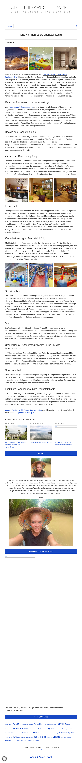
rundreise (53, 733)
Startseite (25, 747)
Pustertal (19, 733)
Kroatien (56, 729)
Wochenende (34, 740)
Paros (15, 733)
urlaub (56, 737)
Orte (12, 733)
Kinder (50, 728)
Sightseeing (8, 737)
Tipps (43, 737)
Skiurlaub (23, 737)
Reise (24, 733)
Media (47, 747)
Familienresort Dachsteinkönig (21, 106)
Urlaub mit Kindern (66, 737)
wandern (8, 740)
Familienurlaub (20, 728)
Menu (10, 26)
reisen (35, 732)
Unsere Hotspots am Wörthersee (41, 442)
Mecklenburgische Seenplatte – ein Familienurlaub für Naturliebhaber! (15, 444)
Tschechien (49, 737)
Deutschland (29, 724)
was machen (14, 740)
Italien (43, 729)
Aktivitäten (8, 724)
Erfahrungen (50, 724)
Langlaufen (67, 729)
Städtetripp (29, 737)
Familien (68, 724)
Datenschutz (55, 747)
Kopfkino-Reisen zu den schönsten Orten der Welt (63, 443)
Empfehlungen (40, 724)
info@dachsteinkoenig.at (24, 412)
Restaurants (47, 733)
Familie (61, 723)
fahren (54, 724)
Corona (24, 724)
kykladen (61, 729)
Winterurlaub (24, 740)
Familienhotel (8, 729)
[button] (4, 758)
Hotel (40, 729)
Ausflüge (17, 723)
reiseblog (28, 733)
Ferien (30, 729)
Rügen (57, 733)
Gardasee (35, 729)
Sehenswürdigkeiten (66, 733)
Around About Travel (41, 757)
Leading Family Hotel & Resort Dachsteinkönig (23, 409)
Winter (19, 741)
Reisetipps (41, 733)
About (32, 747)
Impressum (39, 747)
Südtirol (36, 737)
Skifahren (16, 737)
